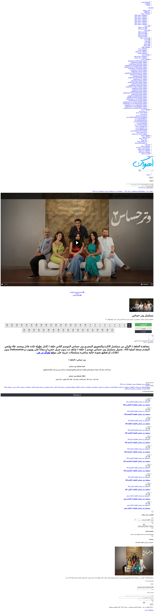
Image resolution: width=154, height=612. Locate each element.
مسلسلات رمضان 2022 (141, 22)
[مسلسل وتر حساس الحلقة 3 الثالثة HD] (139, 420)
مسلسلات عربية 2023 (141, 51)
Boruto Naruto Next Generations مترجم (136, 117)
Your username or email (147, 184)
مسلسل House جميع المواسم (139, 83)
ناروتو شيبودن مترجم (141, 115)
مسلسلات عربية (142, 48)
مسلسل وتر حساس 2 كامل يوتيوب (21, 387)
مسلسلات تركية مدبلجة (141, 57)
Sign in (148, 5)
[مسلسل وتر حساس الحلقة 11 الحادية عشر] (138, 495)
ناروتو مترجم (143, 114)
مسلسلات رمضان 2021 (141, 24)
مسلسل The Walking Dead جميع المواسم (136, 65)
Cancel (151, 526)
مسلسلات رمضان (145, 13)
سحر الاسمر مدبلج (142, 141)
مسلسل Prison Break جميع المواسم (137, 77)
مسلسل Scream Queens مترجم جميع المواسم (135, 103)
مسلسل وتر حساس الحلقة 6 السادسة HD (137, 461)
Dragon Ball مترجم (142, 123)
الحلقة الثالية (76, 295)
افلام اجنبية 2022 (142, 35)
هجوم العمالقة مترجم (141, 129)
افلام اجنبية (147, 30)
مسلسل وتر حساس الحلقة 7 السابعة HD (137, 452)
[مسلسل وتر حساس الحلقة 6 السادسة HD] (138, 458)
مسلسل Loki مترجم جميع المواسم (137, 100)
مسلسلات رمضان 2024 (141, 19)
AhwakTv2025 (146, 340)
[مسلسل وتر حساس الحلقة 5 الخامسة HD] (138, 467)
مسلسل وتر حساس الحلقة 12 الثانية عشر (137, 508)
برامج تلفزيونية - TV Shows (143, 147)
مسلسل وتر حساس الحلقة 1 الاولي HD (137, 489)
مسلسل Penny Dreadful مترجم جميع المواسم (135, 102)
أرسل (151, 604)
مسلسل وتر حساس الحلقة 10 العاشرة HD (136, 405)
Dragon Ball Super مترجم (140, 121)
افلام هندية (147, 41)
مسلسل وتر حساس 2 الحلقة (83, 387)
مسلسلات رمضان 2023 (141, 21)
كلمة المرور (150, 185)
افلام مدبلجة (147, 45)
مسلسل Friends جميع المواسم (139, 91)
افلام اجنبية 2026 (142, 32)
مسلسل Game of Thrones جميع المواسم (136, 86)
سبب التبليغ (150, 519)
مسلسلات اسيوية (145, 135)
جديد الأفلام (147, 12)
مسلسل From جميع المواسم (139, 89)
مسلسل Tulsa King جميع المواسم (138, 63)
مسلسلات (147, 3)
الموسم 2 (143, 331)
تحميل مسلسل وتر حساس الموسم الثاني (42, 387)
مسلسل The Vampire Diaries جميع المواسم (135, 67)
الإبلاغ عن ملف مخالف (143, 526)
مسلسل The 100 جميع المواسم (138, 70)
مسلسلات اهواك (145, 47)
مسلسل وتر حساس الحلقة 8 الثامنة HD (137, 433)
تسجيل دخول (150, 187)
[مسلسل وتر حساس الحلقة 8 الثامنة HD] (139, 430)
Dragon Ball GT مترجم (141, 118)
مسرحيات (147, 144)
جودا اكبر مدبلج (143, 138)
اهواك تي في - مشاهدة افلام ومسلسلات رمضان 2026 (138, 191)
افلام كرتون (147, 42)
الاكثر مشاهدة (146, 10)
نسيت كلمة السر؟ (142, 187)
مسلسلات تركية (146, 54)
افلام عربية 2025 (145, 153)
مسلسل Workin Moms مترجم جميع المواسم (135, 108)
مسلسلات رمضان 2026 (141, 15)
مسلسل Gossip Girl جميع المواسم (138, 85)
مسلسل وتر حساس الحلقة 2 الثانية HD (137, 480)
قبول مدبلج (144, 140)
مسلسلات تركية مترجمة (140, 56)
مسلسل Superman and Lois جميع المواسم (136, 73)
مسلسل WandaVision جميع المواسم (137, 60)
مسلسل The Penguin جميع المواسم (137, 68)
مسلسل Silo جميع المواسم (140, 76)
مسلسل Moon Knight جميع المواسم (137, 82)
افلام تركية (147, 39)
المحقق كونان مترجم (141, 112)
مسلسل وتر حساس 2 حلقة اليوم (100, 387)
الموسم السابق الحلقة (76, 292)
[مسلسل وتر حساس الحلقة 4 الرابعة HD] (139, 439)
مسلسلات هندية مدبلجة (144, 149)
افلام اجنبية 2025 (142, 33)
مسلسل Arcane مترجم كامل (139, 133)
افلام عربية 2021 (142, 28)
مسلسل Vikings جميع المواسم (139, 62)
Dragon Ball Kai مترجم (141, 120)
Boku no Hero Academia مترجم (138, 130)
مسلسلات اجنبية (145, 59)
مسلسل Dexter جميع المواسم (139, 94)
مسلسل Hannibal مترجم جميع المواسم (136, 98)
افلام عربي (147, 25)
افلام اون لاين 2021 (145, 38)
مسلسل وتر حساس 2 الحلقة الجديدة (119, 387)
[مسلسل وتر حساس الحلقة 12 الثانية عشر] (138, 505)
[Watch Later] (149, 400)
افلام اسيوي (147, 44)
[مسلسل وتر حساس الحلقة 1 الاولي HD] (139, 486)
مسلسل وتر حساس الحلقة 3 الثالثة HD (137, 423)
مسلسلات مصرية (142, 50)
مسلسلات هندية (146, 137)
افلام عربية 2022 (142, 27)
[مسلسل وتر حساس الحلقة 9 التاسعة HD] (138, 411)
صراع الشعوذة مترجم (141, 127)
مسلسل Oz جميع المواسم (140, 79)
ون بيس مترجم (143, 111)
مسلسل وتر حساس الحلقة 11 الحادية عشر (136, 499)
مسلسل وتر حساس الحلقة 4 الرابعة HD (137, 442)
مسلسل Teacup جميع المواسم (139, 71)
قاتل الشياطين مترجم (141, 126)
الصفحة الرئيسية (145, 2)
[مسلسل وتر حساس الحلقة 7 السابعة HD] (138, 448)
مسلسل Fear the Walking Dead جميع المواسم (135, 92)
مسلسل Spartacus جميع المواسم (138, 74)
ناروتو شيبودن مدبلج (141, 132)
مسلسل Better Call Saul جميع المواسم (137, 97)
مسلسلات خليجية (142, 53)
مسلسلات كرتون (145, 109)
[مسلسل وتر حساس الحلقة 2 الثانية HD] (139, 477)
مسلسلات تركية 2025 (144, 152)
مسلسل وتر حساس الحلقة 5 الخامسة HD (137, 470)
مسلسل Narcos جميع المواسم (139, 80)
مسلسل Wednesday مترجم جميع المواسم (136, 106)
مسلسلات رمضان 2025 (141, 16)
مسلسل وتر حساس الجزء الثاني (132, 388)
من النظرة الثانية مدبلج (141, 143)
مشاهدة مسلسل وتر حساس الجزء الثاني (64, 387)
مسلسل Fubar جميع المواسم (139, 88)
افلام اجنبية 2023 (142, 36)
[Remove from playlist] (146, 400)
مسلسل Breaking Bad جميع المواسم (137, 95)
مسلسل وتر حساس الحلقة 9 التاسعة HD (137, 414)
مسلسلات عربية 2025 (144, 150)
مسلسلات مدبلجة (145, 146)
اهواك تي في (43, 352)
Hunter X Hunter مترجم (140, 124)
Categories (150, 7)
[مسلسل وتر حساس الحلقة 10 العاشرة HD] (138, 401)
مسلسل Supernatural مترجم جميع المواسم (135, 105)
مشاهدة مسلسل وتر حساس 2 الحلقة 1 (140, 387)
